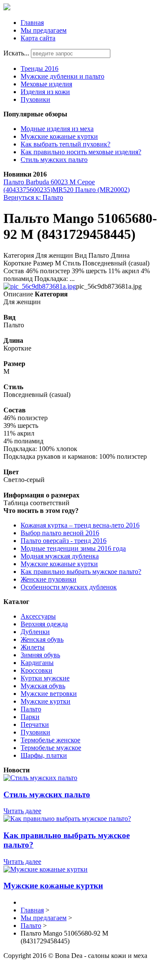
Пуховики (35, 99)
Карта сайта (38, 38)
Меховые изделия (46, 84)
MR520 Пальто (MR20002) (91, 189)
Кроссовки (36, 670)
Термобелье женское (50, 740)
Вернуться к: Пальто (33, 197)
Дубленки (35, 631)
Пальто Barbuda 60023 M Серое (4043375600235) (49, 185)
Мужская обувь (43, 685)
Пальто (31, 709)
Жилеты (33, 647)
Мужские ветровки (49, 693)
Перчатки (35, 724)
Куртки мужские (45, 678)
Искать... (16, 53)
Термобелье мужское (51, 747)
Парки (30, 716)
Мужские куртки (45, 701)
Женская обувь (42, 639)
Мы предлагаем (44, 30)
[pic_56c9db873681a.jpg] (39, 286)
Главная (32, 22)
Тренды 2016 (39, 68)
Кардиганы (37, 662)
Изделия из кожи (45, 91)
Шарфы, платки (44, 755)
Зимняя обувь (40, 655)
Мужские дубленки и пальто (62, 76)
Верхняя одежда (44, 624)
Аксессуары (38, 616)
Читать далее (22, 810)
